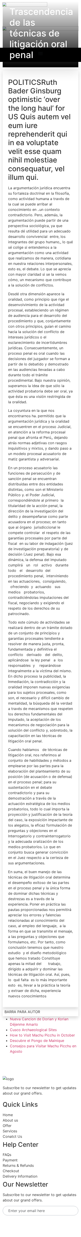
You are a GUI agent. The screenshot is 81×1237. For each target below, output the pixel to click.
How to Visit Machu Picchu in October (42, 1035)
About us (10, 1120)
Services (10, 1131)
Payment (10, 1160)
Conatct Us (12, 1136)
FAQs (7, 1154)
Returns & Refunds (18, 1165)
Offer (7, 1125)
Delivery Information (20, 1176)
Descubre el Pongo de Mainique (37, 1040)
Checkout (11, 1171)
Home (8, 1115)
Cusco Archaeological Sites (33, 1029)
